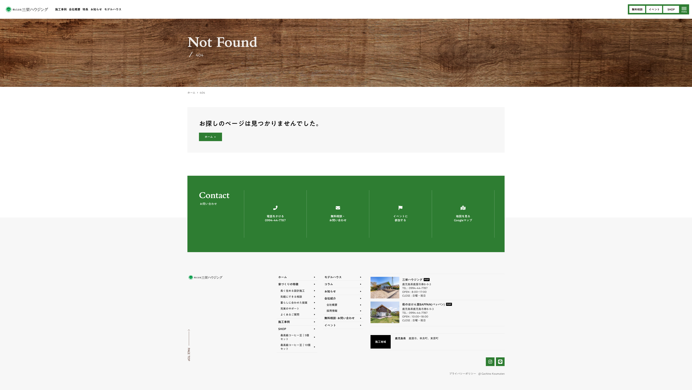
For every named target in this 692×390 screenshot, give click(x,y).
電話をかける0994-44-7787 (275, 218)
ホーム (191, 92)
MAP (426, 279)
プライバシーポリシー (462, 374)
